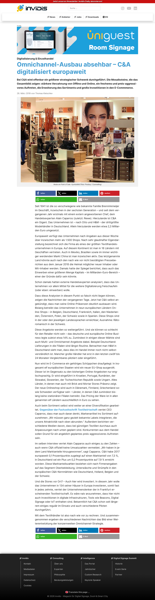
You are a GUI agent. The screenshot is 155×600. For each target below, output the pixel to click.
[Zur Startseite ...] (33, 8)
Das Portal (90, 563)
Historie (118, 563)
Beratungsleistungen (63, 580)
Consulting (58, 558)
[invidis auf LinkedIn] (135, 8)
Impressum (29, 574)
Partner (118, 574)
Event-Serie (120, 569)
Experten (58, 569)
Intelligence (89, 558)
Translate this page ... (79, 592)
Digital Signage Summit (125, 558)
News (52, 17)
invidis (25, 558)
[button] (46, 193)
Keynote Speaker (93, 580)
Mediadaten (29, 569)
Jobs (79, 17)
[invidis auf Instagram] (122, 8)
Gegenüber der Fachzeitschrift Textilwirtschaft (68, 409)
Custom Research (93, 574)
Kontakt (27, 563)
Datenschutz (30, 580)
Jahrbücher (90, 569)
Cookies (27, 585)
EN (106, 17)
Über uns (58, 563)
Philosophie (59, 574)
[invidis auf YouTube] (129, 8)
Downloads (93, 17)
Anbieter (66, 17)
